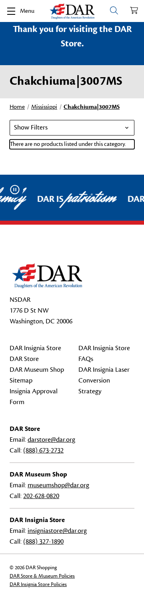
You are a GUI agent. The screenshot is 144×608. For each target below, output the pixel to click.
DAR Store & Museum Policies (42, 576)
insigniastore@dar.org (57, 530)
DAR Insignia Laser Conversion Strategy (104, 380)
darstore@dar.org (51, 439)
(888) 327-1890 (43, 541)
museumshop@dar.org (58, 485)
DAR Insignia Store (35, 348)
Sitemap (21, 380)
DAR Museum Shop (37, 369)
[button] (72, 128)
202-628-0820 (41, 496)
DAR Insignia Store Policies (38, 584)
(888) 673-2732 (43, 450)
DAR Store (24, 359)
